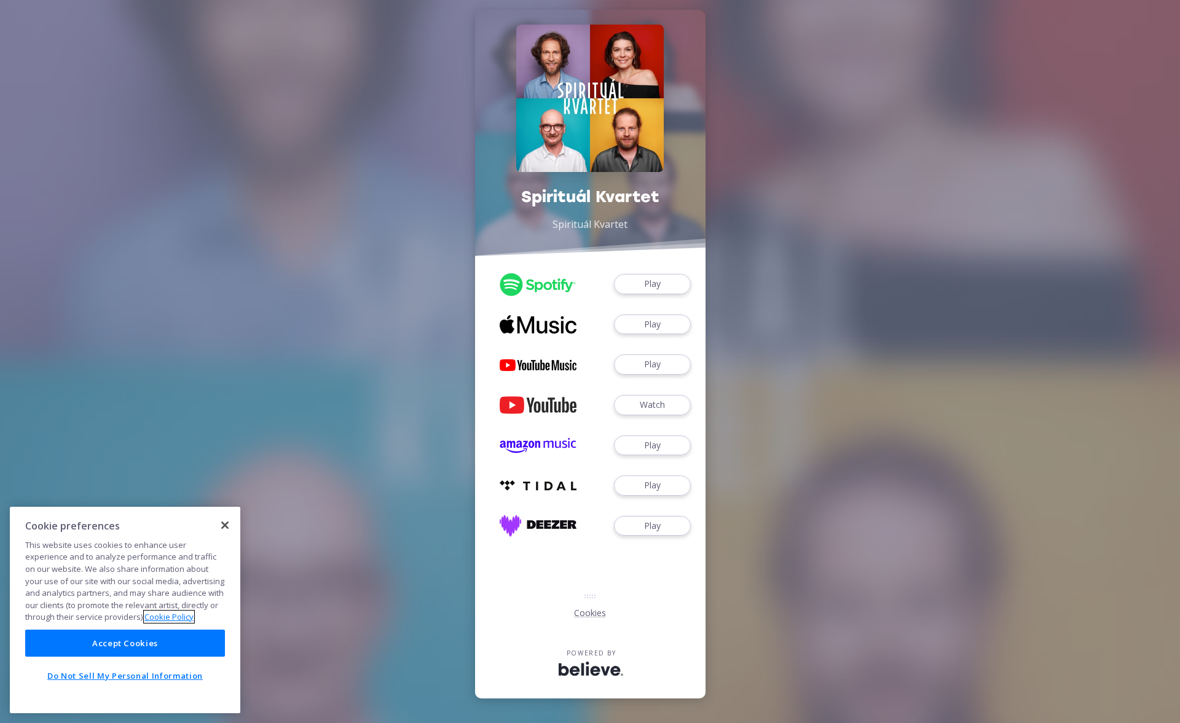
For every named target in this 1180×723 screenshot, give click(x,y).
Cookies (590, 613)
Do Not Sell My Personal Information (125, 675)
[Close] (224, 525)
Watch (652, 404)
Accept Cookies (125, 643)
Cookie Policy (169, 616)
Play (652, 283)
